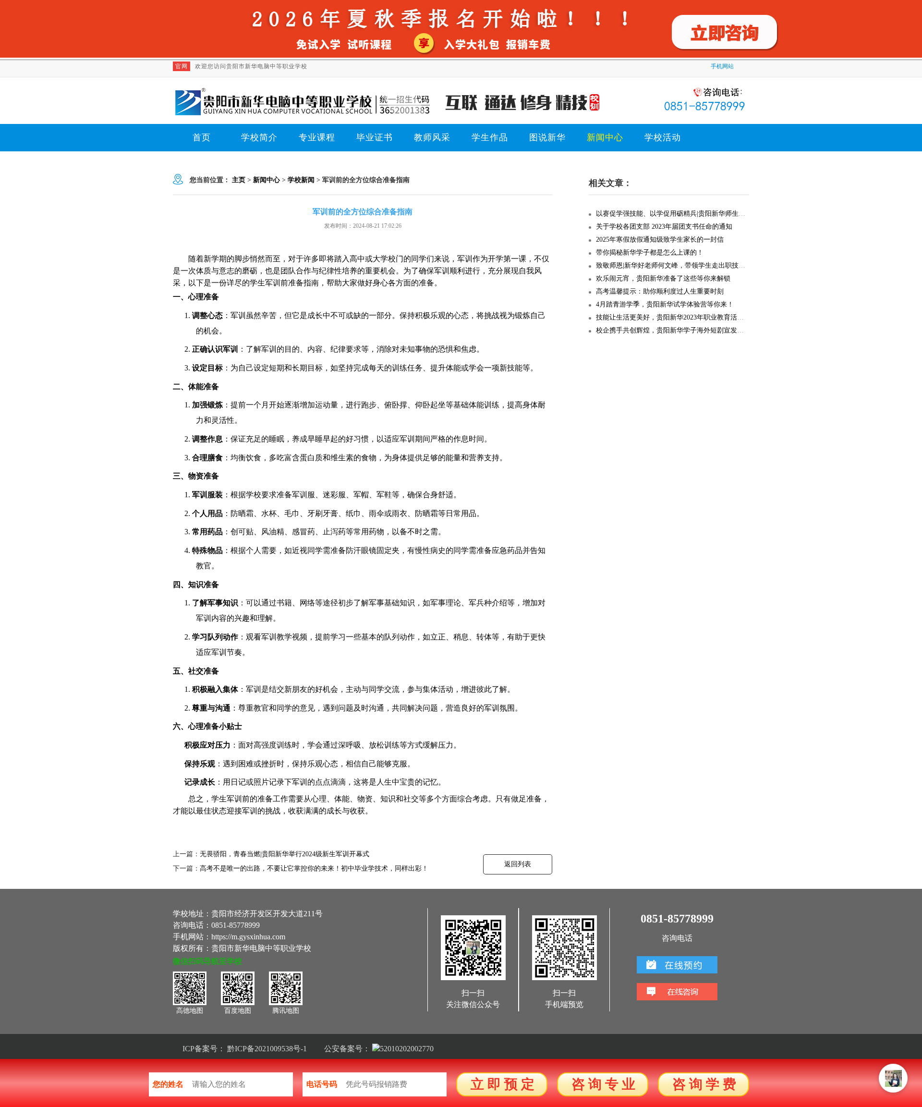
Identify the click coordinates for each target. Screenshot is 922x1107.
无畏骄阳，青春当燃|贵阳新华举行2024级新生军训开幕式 (284, 854)
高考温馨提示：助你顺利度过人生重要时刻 (660, 291)
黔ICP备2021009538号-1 (267, 1049)
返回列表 (517, 864)
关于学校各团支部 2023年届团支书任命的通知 (664, 226)
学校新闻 (301, 180)
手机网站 (722, 66)
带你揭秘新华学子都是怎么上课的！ (650, 252)
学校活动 (662, 137)
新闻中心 (605, 137)
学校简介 (259, 137)
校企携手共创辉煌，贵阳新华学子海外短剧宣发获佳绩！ (680, 330)
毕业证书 (374, 137)
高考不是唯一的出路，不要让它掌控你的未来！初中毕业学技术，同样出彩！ (314, 868)
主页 (238, 180)
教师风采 (432, 137)
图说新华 (547, 137)
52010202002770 (407, 1049)
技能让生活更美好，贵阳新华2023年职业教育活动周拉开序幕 (686, 317)
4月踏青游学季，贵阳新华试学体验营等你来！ (665, 304)
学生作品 (490, 137)
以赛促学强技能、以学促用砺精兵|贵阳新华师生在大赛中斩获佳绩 (694, 213)
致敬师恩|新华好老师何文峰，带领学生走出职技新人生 (677, 265)
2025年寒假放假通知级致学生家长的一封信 (660, 239)
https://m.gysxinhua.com (248, 937)
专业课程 (317, 137)
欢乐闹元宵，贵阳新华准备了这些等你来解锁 (663, 278)
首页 (202, 137)
